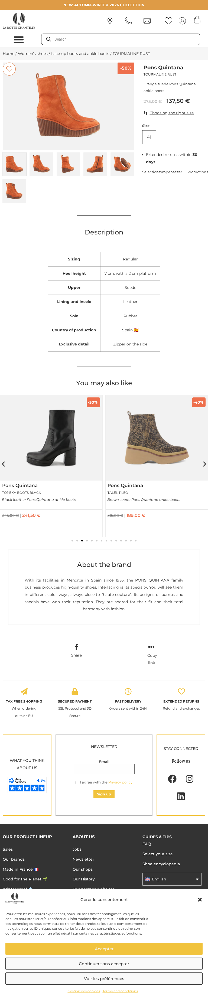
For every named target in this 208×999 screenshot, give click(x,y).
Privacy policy (120, 782)
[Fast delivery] (128, 691)
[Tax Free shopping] (24, 691)
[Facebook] (172, 779)
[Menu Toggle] (18, 39)
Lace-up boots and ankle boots (80, 53)
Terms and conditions (120, 991)
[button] (200, 899)
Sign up (104, 794)
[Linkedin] (181, 796)
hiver (177, 172)
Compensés (165, 172)
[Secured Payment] (74, 691)
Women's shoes (33, 53)
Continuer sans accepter (104, 963)
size (146, 126)
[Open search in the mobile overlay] (120, 39)
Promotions (195, 172)
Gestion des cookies (84, 991)
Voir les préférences (104, 978)
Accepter (104, 948)
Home (8, 53)
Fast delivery (128, 701)
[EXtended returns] (181, 691)
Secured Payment (75, 701)
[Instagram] (189, 779)
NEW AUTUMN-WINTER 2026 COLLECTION (104, 5)
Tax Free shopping (24, 701)
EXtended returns (181, 701)
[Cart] (197, 19)
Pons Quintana (163, 67)
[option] (68, 106)
